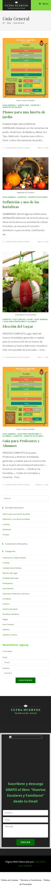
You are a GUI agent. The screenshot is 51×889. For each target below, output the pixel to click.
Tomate (6, 534)
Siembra (6, 629)
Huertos (35, 105)
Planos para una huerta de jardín (16, 514)
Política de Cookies (9, 880)
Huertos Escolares (12, 107)
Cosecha (6, 524)
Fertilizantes (8, 583)
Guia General (18, 23)
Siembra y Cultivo (10, 634)
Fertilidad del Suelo (11, 578)
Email (5, 657)
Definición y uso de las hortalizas (16, 519)
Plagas (5, 619)
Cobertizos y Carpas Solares (14, 557)
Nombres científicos (11, 614)
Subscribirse (25, 680)
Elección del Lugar (23, 319)
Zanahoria (7, 529)
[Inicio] (3, 23)
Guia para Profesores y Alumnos (20, 321)
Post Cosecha (8, 624)
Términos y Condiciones (31, 880)
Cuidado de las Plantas (12, 568)
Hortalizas (23, 105)
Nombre (6, 668)
